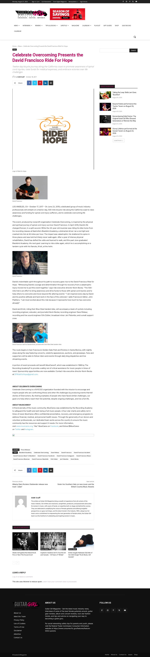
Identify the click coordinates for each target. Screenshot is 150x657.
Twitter (18, 429)
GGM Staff (20, 77)
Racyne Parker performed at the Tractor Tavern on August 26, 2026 (124, 106)
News (20, 46)
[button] (135, 37)
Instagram (29, 429)
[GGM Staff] (13, 77)
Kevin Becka (75, 459)
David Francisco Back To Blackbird (24, 456)
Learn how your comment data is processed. (60, 582)
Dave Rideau (55, 452)
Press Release (25, 450)
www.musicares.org (24, 426)
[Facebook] (123, 1)
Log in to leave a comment (22, 577)
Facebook (54, 426)
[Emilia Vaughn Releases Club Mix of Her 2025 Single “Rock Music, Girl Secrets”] (81, 541)
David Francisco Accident (82, 452)
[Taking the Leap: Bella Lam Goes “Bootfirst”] (105, 95)
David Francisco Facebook (46, 456)
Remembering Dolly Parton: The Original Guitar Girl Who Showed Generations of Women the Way (124, 118)
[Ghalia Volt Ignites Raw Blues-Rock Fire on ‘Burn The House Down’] (25, 541)
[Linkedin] (45, 83)
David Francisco (66, 452)
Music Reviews (17, 549)
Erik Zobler (54, 459)
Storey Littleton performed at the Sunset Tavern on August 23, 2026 (124, 131)
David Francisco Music (84, 456)
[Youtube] (136, 1)
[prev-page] (13, 562)
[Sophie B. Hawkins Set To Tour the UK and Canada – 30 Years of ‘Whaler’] (53, 541)
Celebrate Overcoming (41, 452)
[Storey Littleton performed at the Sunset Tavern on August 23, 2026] (105, 132)
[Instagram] (126, 1)
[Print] (51, 83)
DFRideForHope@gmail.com (26, 374)
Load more (118, 140)
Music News (44, 549)
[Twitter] (133, 1)
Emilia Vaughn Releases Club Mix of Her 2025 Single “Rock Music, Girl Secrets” (80, 555)
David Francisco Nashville (40, 459)
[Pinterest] (129, 1)
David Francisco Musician (21, 459)
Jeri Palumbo (64, 459)
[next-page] (17, 562)
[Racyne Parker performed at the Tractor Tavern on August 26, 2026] (105, 107)
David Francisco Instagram (65, 456)
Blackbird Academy (25, 452)
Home (14, 46)
